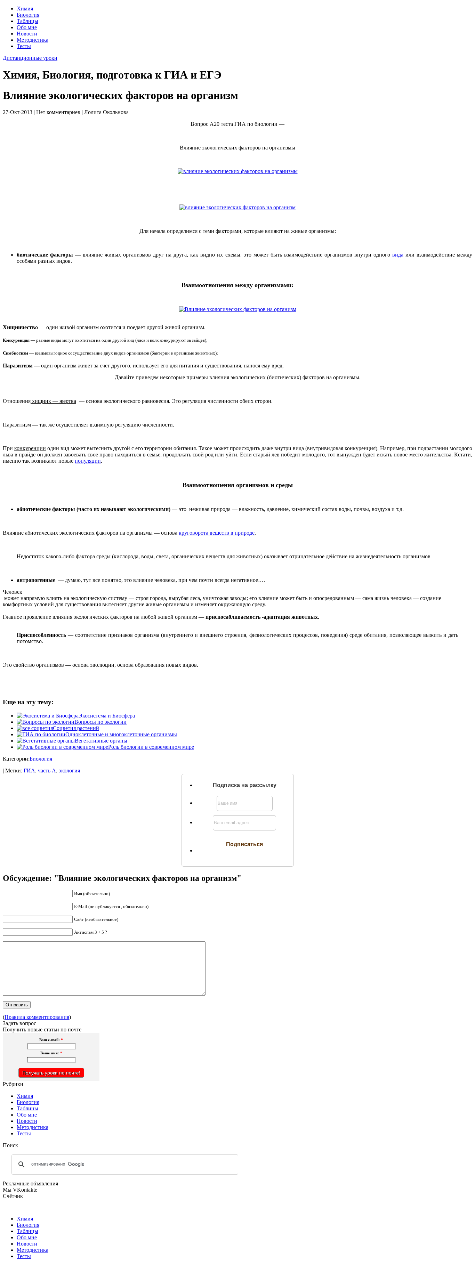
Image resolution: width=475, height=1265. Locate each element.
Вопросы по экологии (100, 722)
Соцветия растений (76, 728)
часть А (47, 770)
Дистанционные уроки (30, 58)
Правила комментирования (37, 1017)
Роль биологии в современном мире (151, 747)
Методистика (32, 40)
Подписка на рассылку (244, 785)
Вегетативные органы (101, 741)
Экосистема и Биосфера (107, 716)
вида (396, 255)
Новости (27, 34)
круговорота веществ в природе (217, 533)
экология (69, 770)
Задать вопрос (19, 1023)
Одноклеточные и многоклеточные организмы (121, 734)
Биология (28, 15)
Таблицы (27, 21)
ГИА (29, 770)
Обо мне (27, 27)
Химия (25, 8)
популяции (88, 461)
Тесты (24, 46)
